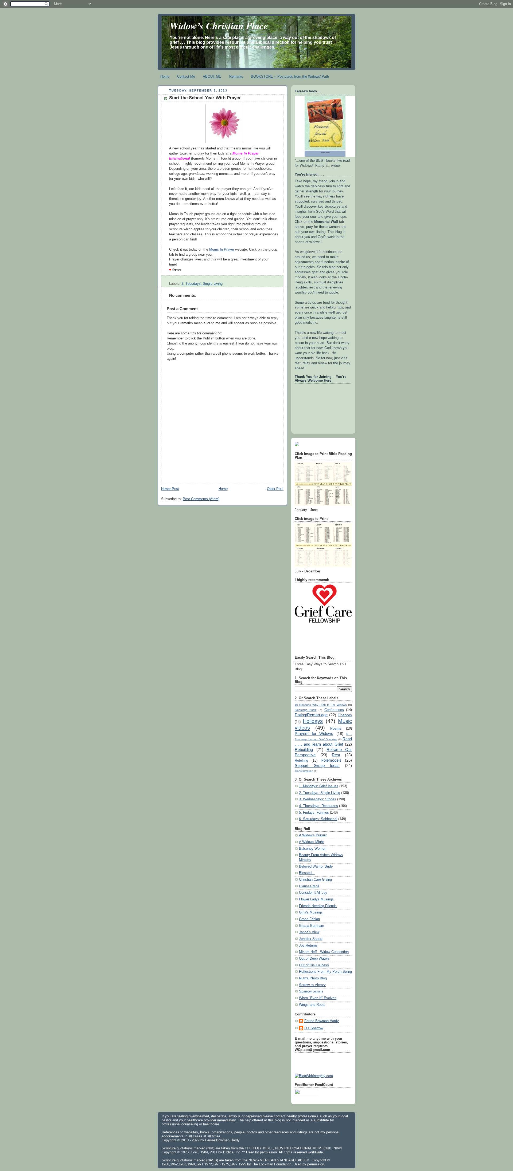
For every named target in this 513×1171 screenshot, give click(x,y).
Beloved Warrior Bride (316, 866)
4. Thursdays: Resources (318, 806)
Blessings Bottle (306, 709)
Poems (335, 728)
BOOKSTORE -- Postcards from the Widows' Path (290, 76)
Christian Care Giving (315, 879)
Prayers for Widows (314, 733)
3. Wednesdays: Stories (317, 799)
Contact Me (186, 76)
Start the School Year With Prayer (205, 97)
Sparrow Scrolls (311, 991)
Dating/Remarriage (311, 715)
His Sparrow (313, 1028)
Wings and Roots (312, 1005)
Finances (345, 715)
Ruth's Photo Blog (313, 978)
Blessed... (307, 873)
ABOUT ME (212, 76)
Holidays (313, 721)
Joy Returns (308, 945)
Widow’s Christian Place (219, 26)
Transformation (304, 770)
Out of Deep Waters (314, 958)
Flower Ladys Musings (316, 899)
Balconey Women (312, 848)
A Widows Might (311, 842)
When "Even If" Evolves (317, 998)
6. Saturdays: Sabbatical (318, 819)
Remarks (236, 76)
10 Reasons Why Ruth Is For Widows (321, 704)
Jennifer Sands (310, 939)
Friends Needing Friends (318, 906)
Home (164, 76)
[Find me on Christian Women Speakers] (297, 445)
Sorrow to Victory (312, 985)
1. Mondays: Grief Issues (318, 786)
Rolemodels (331, 760)
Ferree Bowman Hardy (321, 1021)
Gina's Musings (311, 912)
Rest (336, 755)
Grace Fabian (309, 919)
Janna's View (309, 932)
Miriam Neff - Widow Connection (324, 952)
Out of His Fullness (314, 965)
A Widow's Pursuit (313, 835)
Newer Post (170, 489)
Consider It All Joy (313, 893)
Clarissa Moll (309, 886)
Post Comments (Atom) (201, 499)
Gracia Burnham (311, 926)
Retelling (301, 760)
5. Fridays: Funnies (314, 812)
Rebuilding (304, 749)
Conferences (334, 710)
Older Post (275, 489)
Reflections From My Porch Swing (325, 972)
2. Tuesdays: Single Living (202, 284)
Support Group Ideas (317, 765)
